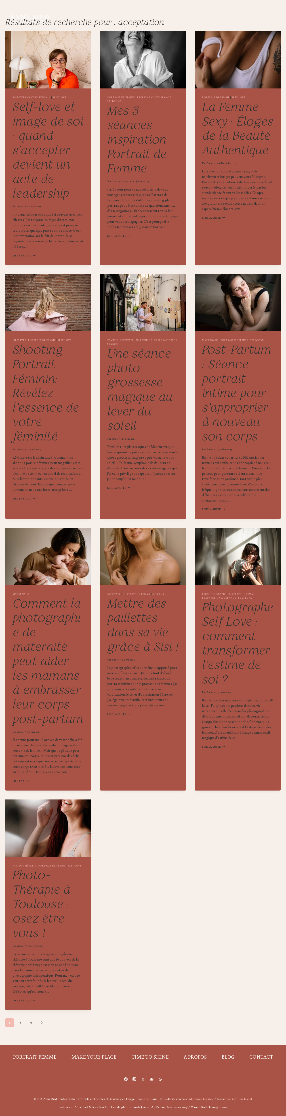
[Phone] (143, 1079)
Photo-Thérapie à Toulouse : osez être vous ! (41, 905)
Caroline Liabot (242, 1099)
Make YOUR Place (139, 12)
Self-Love (59, 97)
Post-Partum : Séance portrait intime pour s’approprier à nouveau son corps (236, 393)
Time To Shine (187, 12)
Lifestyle (19, 340)
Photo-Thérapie (214, 594)
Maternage (144, 340)
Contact (162, 24)
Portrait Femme (87, 12)
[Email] (151, 1079)
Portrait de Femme (121, 97)
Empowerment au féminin (32, 97)
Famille (112, 340)
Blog (251, 12)
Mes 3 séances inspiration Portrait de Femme (136, 140)
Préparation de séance (154, 97)
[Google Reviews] (160, 1079)
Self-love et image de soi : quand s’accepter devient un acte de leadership (48, 151)
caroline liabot (120, 181)
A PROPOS (225, 12)
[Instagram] (134, 1079)
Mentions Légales (201, 1099)
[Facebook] (125, 1079)
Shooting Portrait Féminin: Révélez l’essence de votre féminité (46, 393)
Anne (20, 206)
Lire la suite (24, 255)
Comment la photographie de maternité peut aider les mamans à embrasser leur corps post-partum (48, 662)
